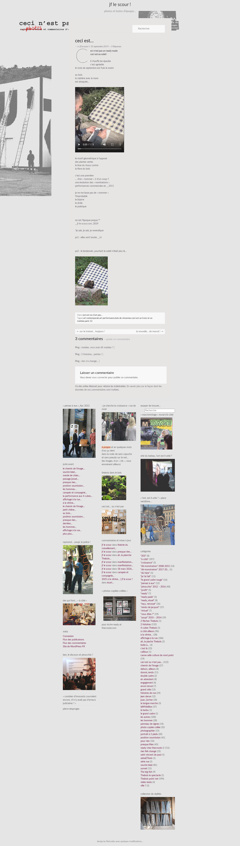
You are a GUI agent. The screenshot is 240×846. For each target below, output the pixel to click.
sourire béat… (70, 472)
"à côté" (144, 559)
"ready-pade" (147, 597)
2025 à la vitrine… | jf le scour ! (117, 579)
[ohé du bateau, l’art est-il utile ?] (158, 475)
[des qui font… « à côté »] (79, 614)
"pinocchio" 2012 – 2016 (153, 587)
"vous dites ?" (147, 614)
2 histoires (146, 624)
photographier (148, 731)
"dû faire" (145, 573)
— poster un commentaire (117, 339)
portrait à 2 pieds (149, 734)
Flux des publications (73, 640)
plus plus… (68, 534)
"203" (143, 556)
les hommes (146, 720)
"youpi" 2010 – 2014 (151, 618)
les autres (145, 717)
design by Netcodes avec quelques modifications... (120, 841)
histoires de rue (148, 693)
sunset (144, 768)
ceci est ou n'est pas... (92, 315)
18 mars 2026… (125, 569)
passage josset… (71, 479)
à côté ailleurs (147, 631)
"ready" (144, 594)
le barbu (145, 710)
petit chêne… (69, 510)
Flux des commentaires (74, 643)
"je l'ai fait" (146, 576)
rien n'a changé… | (90, 361)
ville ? (143, 786)
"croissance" (147, 563)
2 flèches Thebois (149, 621)
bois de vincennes (123, 318)
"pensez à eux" (148, 583)
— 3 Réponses (115, 47)
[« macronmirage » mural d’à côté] (156, 433)
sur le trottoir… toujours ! (91, 331)
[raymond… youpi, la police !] (78, 569)
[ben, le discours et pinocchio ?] (79, 674)
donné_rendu (147, 672)
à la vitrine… (69, 503)
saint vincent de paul (151, 755)
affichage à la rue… (72, 499)
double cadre (147, 676)
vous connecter (99, 377)
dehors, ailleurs (148, 669)
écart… (110, 583)
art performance (107, 318)
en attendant (147, 679)
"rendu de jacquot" (150, 607)
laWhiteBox (146, 707)
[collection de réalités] (158, 813)
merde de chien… (71, 475)
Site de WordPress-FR (74, 646)
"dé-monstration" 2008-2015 (155, 566)
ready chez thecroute (151, 748)
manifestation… (125, 562)
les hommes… (70, 489)
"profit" (144, 590)
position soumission (150, 738)
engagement (147, 683)
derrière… (67, 523)
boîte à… (145, 645)
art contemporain (91, 318)
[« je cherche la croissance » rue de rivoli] (119, 426)
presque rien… (70, 482)
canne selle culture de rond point (157, 655)
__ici (100, 237)
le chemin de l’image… (74, 469)
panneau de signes (150, 724)
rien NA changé (148, 751)
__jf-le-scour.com (83, 224)
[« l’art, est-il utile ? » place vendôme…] (158, 524)
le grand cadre (148, 714)
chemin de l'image (150, 666)
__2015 (110, 186)
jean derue (146, 696)
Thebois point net (149, 779)
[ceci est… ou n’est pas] (114, 522)
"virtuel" (144, 611)
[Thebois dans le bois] (114, 488)
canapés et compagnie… (75, 493)
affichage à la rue (149, 638)
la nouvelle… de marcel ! (149, 331)
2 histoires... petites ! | (92, 354)
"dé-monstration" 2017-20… (155, 570)
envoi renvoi (147, 686)
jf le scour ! (120, 4)
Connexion (68, 636)
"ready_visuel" (147, 600)
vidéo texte (146, 782)
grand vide (146, 690)
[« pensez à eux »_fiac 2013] (79, 433)
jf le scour (84, 47)
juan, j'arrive (146, 700)
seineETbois (146, 758)
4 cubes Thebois (149, 628)
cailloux (144, 652)
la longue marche (149, 703)
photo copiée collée (150, 727)
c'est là (144, 648)
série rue (145, 762)
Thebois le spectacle (151, 775)
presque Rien (147, 744)
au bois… (67, 513)
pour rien (145, 741)
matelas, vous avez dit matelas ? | (97, 347)
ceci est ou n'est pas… (152, 662)
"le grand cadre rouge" (152, 580)
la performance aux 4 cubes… (78, 496)
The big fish (146, 772)
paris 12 (88, 321)
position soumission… (74, 486)
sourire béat (146, 765)
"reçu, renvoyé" (148, 604)
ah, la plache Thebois (151, 642)
